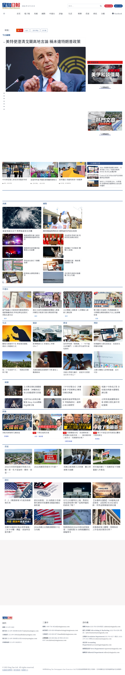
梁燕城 (97, 439)
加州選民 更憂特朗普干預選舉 (70, 179)
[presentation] (46, 69)
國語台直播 (118, 6)
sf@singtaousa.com (63, 626)
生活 (4, 322)
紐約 (5, 183)
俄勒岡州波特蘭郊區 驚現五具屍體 (32, 249)
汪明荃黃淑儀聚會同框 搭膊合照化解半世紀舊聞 (111, 402)
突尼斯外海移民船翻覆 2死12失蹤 (72, 274)
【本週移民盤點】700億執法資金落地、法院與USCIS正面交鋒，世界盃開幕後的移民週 (105, 502)
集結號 (41, 436)
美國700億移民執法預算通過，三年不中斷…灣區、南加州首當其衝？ (18, 529)
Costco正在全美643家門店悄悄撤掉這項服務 (111, 176)
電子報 (27, 13)
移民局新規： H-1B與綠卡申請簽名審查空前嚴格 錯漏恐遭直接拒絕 (47, 502)
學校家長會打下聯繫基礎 (32, 261)
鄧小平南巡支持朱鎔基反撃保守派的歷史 (106, 433)
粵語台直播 (108, 6)
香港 (96, 318)
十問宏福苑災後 (41, 432)
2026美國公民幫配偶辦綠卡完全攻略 (47, 528)
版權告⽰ (24, 670)
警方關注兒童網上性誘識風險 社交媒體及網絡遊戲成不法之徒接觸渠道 (107, 312)
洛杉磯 (62, 183)
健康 (35, 322)
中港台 (52, 13)
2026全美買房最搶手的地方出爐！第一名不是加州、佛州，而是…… (18, 469)
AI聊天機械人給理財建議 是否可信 (106, 371)
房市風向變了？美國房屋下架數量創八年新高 (106, 468)
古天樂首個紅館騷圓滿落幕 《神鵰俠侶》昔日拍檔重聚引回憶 (32, 389)
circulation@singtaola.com (102, 639)
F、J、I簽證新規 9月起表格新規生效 (18, 501)
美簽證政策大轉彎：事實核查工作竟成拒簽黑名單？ (105, 528)
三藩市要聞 (42, 183)
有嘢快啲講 (68, 441)
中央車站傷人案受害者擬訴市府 (14, 179)
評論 (4, 411)
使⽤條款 (17, 670)
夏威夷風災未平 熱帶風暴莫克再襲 (17, 231)
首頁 (18, 13)
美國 (36, 13)
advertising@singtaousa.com (68, 630)
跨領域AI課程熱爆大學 (32, 274)
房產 (87, 13)
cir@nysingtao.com (30, 638)
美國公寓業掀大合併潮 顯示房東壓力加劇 (77, 468)
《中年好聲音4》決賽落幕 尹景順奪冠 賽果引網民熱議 (71, 389)
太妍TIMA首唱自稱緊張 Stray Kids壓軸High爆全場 (32, 402)
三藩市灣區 (35, 183)
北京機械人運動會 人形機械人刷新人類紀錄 (75, 311)
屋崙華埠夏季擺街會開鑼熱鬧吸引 (44, 179)
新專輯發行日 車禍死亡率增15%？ (43, 344)
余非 (35, 436)
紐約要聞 (9, 183)
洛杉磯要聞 (68, 183)
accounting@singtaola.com (102, 645)
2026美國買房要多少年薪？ (46, 466)
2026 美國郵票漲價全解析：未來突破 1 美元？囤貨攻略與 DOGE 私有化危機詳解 (111, 169)
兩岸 (5, 318)
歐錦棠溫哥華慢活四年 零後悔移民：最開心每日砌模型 (71, 402)
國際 (43, 13)
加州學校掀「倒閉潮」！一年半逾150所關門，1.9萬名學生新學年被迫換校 (76, 346)
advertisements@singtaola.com (97, 633)
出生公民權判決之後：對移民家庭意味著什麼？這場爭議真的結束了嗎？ (76, 502)
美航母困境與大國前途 (11, 432)
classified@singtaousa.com (67, 634)
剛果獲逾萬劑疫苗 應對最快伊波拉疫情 (60, 231)
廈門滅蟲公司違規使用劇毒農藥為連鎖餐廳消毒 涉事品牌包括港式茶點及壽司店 (15, 312)
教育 (65, 322)
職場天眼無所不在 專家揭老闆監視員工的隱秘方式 (14, 344)
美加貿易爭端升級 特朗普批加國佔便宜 (72, 236)
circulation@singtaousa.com (56, 640)
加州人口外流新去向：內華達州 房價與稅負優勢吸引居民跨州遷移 (111, 183)
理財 (96, 322)
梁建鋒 (6, 436)
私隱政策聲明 (7, 670)
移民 (95, 13)
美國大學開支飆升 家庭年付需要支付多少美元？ (76, 373)
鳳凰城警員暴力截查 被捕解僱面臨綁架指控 (32, 237)
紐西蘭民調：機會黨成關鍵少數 (72, 261)
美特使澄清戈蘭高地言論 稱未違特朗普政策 (43, 42)
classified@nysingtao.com (26, 635)
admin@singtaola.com (112, 626)
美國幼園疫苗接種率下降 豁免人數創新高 (45, 371)
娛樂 (80, 13)
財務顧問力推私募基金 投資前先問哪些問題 (107, 344)
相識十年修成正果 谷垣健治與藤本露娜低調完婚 (111, 389)
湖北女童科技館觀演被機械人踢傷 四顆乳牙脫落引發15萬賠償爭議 (46, 311)
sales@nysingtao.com (31, 631)
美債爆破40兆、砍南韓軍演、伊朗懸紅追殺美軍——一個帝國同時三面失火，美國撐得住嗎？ (77, 435)
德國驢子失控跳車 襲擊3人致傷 (72, 249)
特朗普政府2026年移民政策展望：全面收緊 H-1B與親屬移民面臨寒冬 (76, 529)
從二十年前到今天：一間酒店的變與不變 (15, 371)
